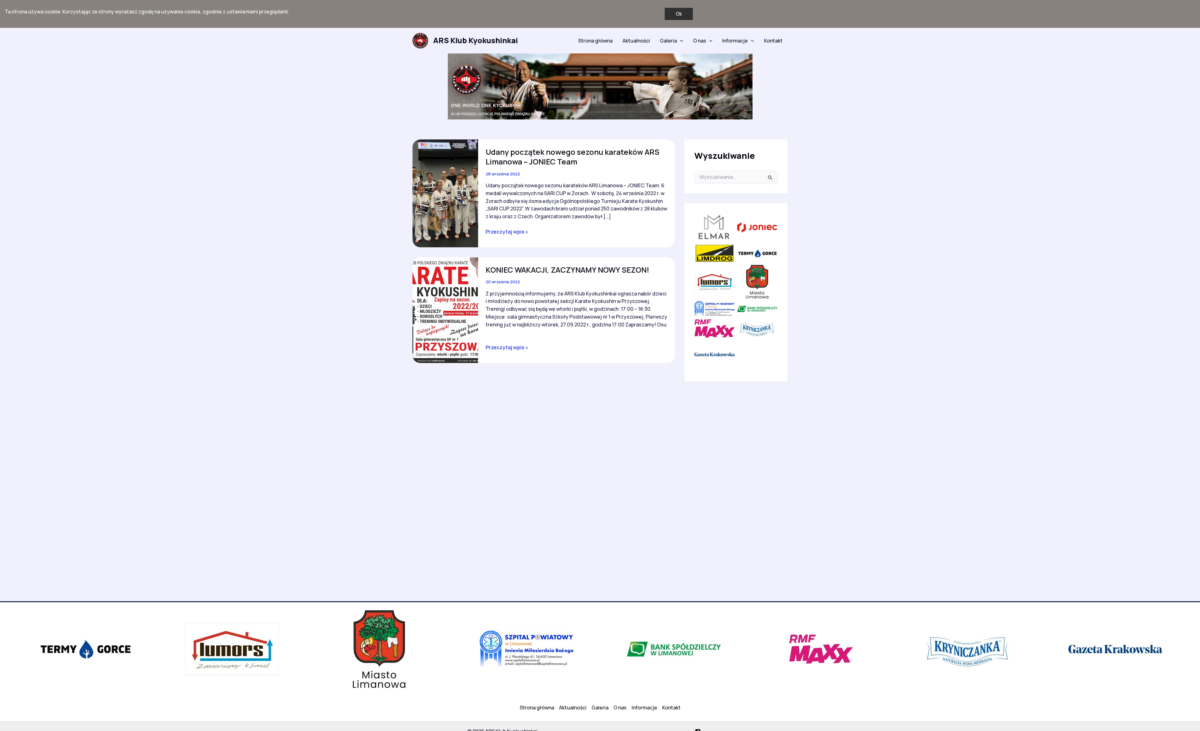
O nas (699, 40)
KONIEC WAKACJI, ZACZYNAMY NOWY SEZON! (567, 270)
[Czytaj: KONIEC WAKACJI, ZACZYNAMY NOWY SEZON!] (445, 309)
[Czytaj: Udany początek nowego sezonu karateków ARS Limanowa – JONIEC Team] (445, 192)
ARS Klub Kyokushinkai (475, 40)
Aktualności (636, 40)
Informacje (735, 40)
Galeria (668, 40)
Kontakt (773, 40)
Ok (679, 13)
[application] (680, 40)
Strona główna (595, 40)
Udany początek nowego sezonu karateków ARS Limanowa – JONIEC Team (572, 157)
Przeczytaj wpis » (507, 232)
